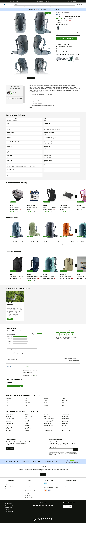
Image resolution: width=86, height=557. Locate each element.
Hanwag (64, 402)
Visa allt (30, 77)
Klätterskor (27, 425)
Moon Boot (27, 402)
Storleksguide (76, 32)
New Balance (65, 400)
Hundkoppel (65, 421)
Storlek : (58, 32)
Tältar (7, 425)
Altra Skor (64, 425)
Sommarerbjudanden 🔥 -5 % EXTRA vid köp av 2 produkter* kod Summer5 (43, 9)
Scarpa (45, 402)
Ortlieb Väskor (65, 423)
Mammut (46, 405)
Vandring (59, 12)
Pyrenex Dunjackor (48, 421)
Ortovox (8, 400)
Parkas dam (8, 416)
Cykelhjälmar (28, 428)
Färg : (62, 24)
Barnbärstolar (28, 430)
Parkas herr (8, 421)
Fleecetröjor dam (10, 418)
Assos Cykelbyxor (66, 414)
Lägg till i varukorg (66, 38)
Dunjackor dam (9, 414)
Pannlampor (8, 428)
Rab (7, 402)
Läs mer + (31, 107)
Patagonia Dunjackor (66, 430)
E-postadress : (52, 447)
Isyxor (26, 418)
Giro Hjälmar (65, 416)
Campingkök (27, 414)
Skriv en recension (70, 18)
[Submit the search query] (73, 4)
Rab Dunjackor (65, 418)
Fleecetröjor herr (9, 423)
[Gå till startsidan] (57, 12)
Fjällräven (46, 398)
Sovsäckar (8, 430)
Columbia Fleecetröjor (48, 425)
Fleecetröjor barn (47, 416)
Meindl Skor (46, 428)
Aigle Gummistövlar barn (49, 418)
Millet (26, 400)
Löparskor (27, 423)
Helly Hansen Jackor (48, 423)
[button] (20, 23)
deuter (58, 14)
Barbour (26, 405)
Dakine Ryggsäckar (48, 430)
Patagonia (8, 398)
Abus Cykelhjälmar (66, 428)
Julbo (63, 398)
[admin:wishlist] (78, 38)
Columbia (46, 400)
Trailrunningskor (28, 421)
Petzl (63, 405)
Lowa (7, 405)
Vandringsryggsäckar (66, 12)
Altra (26, 398)
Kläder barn (46, 414)
